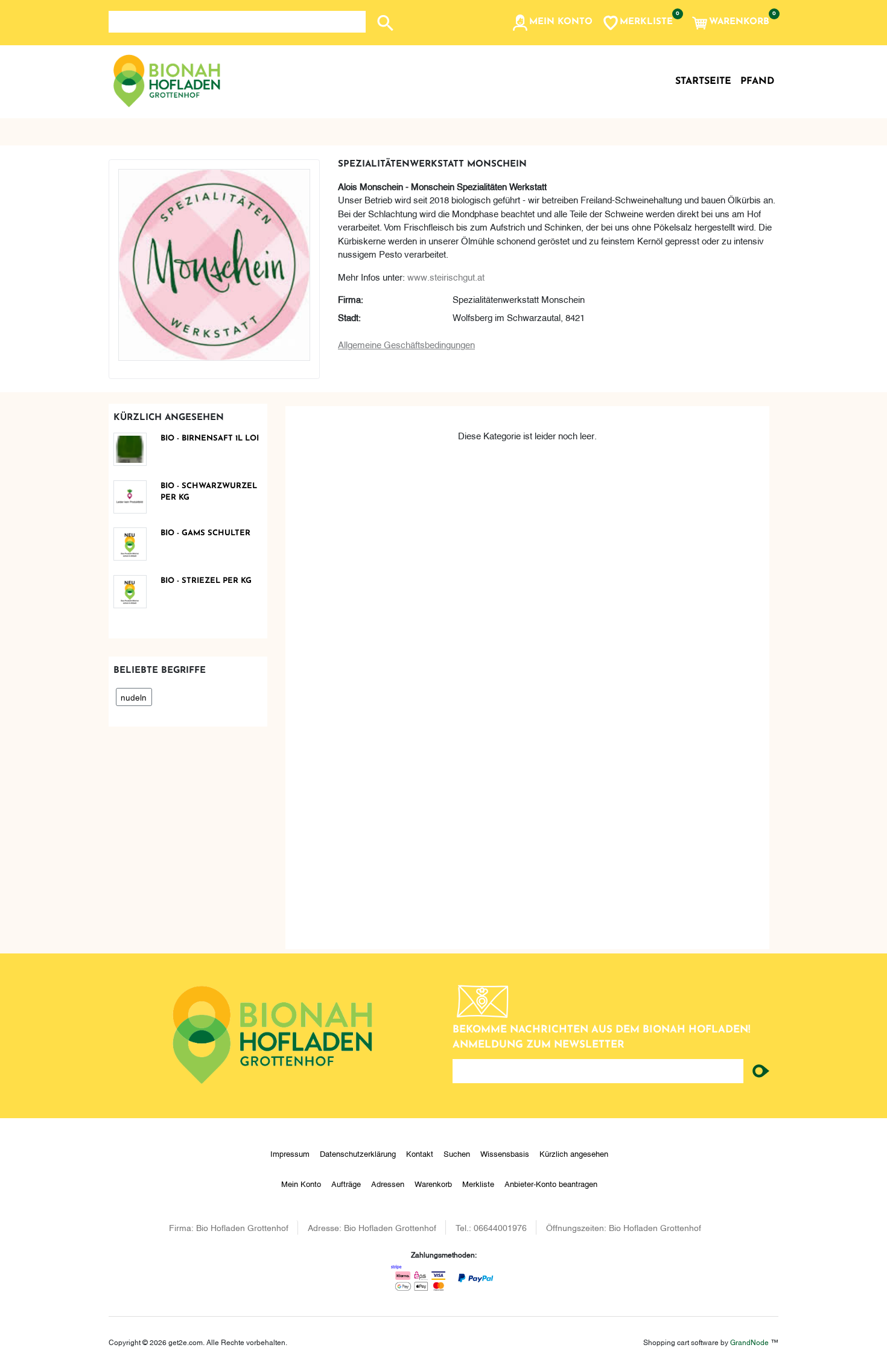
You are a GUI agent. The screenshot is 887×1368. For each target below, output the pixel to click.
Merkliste (478, 1183)
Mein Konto (301, 1183)
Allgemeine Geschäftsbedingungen (406, 344)
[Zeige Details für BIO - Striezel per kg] (134, 591)
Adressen (387, 1183)
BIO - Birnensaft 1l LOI (210, 438)
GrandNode (749, 1342)
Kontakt (419, 1153)
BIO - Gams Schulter (205, 533)
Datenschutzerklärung (358, 1153)
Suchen (457, 1153)
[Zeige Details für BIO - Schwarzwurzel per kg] (134, 497)
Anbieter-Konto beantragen (550, 1183)
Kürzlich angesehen (573, 1153)
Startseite (703, 81)
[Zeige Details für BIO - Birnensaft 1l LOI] (134, 449)
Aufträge (346, 1183)
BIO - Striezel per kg (206, 581)
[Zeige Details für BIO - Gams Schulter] (134, 544)
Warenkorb (433, 1183)
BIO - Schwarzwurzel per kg (209, 492)
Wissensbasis (504, 1153)
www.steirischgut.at (446, 276)
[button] (552, 22)
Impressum (290, 1153)
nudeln (134, 697)
